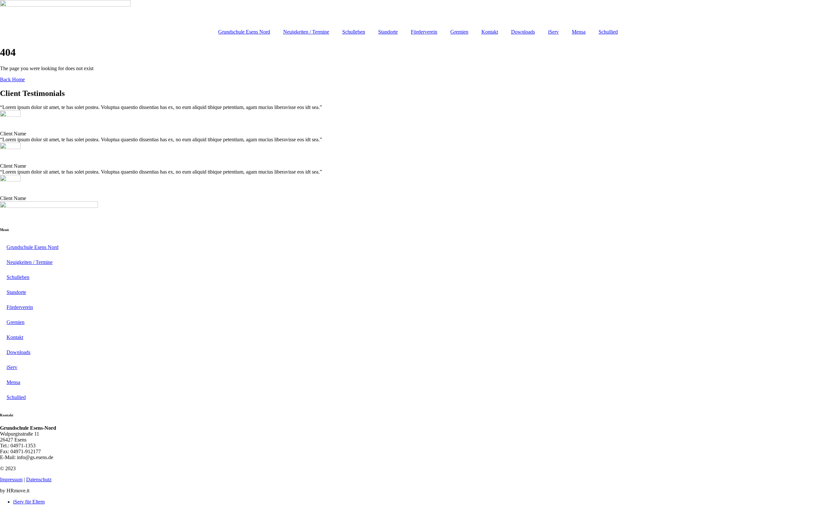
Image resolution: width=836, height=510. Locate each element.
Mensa (579, 32)
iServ (553, 32)
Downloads (523, 32)
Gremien (459, 32)
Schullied (608, 32)
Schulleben (353, 32)
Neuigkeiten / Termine (306, 32)
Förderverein (424, 32)
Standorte (388, 32)
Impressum (11, 479)
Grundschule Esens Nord (244, 32)
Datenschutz (39, 479)
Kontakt (489, 32)
